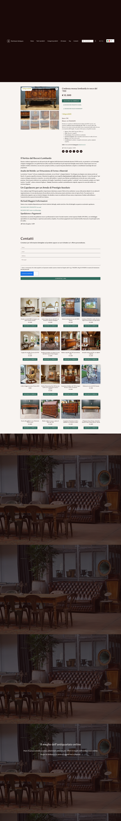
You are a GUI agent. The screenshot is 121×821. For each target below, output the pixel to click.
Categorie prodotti (52, 41)
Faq (70, 41)
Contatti (76, 41)
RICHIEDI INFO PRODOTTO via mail (31, 207)
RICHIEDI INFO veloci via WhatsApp (31, 210)
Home (32, 41)
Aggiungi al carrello (30, 326)
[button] (56, 89)
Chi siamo (63, 41)
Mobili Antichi (82, 144)
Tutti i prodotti (41, 41)
